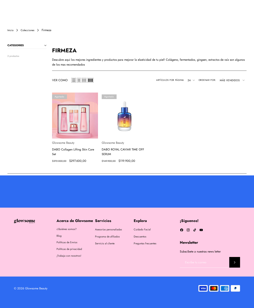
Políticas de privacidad (69, 249)
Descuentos (140, 236)
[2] (79, 80)
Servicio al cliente (105, 243)
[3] (84, 80)
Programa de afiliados (107, 236)
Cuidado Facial (142, 229)
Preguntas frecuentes (145, 243)
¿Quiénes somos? (67, 229)
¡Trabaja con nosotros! (69, 256)
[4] (90, 80)
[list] (73, 80)
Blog (59, 236)
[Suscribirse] (234, 262)
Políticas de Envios (67, 242)
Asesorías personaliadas (108, 229)
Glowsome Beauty (63, 143)
